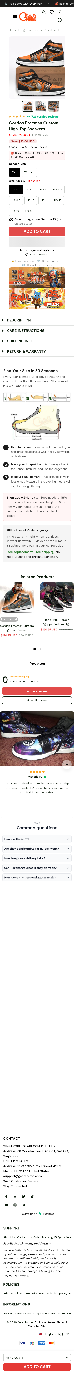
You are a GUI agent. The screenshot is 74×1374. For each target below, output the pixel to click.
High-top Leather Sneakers (39, 30)
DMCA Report (12, 1333)
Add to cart (37, 1366)
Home (13, 30)
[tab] (35, 649)
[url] (22, 1176)
